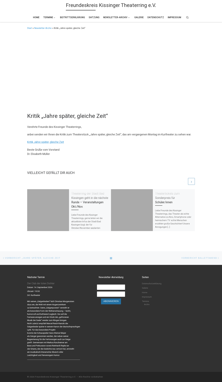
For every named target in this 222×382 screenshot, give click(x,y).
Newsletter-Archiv (43, 28)
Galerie (145, 288)
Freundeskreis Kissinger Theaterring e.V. (55, 377)
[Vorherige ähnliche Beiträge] (184, 181)
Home (144, 292)
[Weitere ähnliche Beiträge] (191, 181)
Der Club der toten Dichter (41, 283)
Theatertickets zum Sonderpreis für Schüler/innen (167, 198)
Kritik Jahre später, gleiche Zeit (45, 142)
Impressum (147, 297)
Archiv (147, 304)
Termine (145, 301)
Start (29, 28)
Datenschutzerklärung (151, 283)
